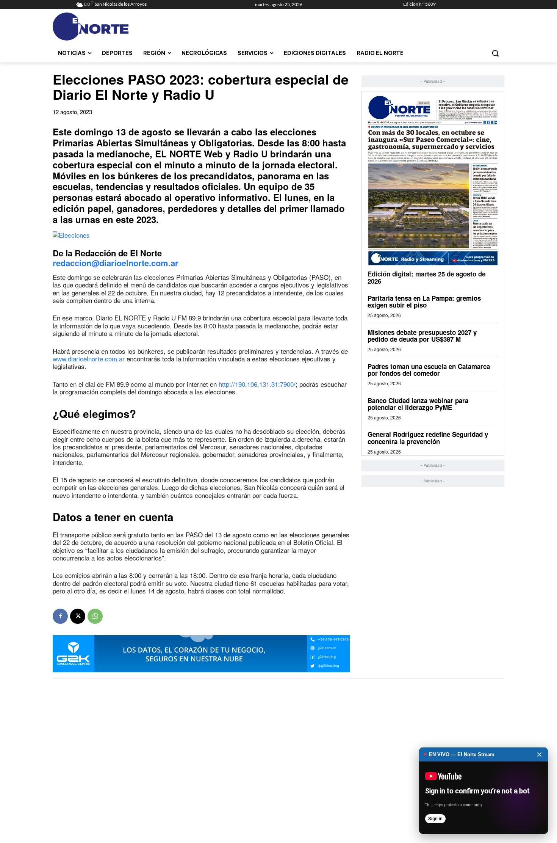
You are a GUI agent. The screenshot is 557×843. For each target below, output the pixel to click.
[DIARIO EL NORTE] (120, 27)
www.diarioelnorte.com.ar (89, 358)
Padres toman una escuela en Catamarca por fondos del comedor (429, 370)
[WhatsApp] (95, 616)
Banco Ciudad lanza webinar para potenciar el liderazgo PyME (418, 404)
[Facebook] (60, 616)
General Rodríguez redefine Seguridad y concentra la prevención (428, 438)
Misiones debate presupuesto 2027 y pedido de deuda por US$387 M (422, 336)
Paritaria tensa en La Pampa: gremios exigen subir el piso (424, 302)
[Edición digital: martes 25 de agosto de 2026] (433, 180)
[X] (77, 616)
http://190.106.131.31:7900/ (257, 384)
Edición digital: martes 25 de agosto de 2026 (426, 277)
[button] (495, 53)
